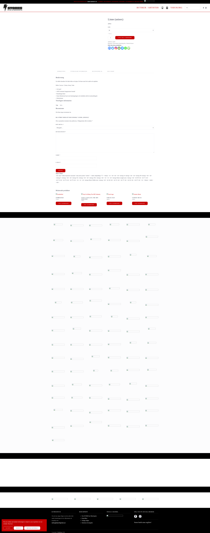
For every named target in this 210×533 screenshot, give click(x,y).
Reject (18, 528)
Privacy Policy (16, 523)
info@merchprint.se (59, 523)
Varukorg (176, 8)
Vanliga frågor (85, 520)
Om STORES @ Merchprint (89, 516)
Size (109, 27)
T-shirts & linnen (130, 43)
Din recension (61, 131)
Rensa (110, 33)
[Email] (119, 48)
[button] (162, 8)
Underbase (60, 532)
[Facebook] (109, 48)
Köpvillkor (84, 518)
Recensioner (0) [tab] (97, 71)
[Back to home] (12, 8)
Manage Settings (32, 528)
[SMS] (128, 48)
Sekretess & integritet (87, 522)
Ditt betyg (60, 124)
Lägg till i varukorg (125, 37)
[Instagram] (115, 48)
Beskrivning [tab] (61, 71)
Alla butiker (115, 43)
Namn (58, 155)
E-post (58, 162)
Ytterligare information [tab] (78, 71)
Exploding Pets (122, 43)
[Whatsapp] (125, 48)
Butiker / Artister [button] (148, 8)
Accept (8, 528)
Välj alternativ (63, 203)
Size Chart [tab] (110, 71)
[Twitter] (112, 48)
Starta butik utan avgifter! (142, 522)
